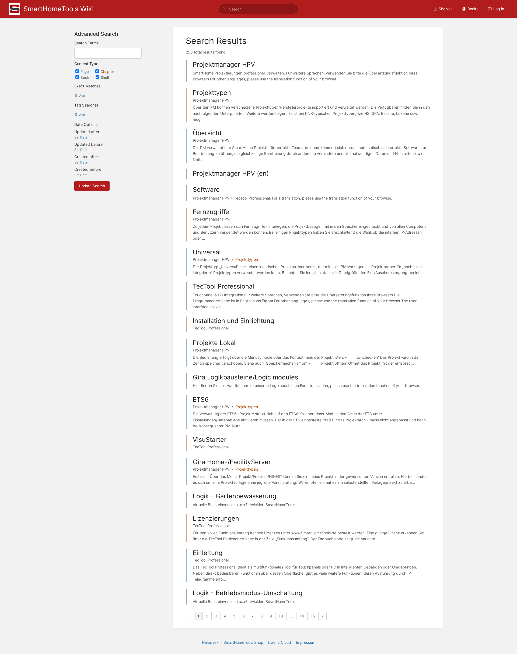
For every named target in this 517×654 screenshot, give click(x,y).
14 (302, 616)
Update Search (92, 186)
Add (82, 96)
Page (85, 71)
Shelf (105, 77)
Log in (498, 8)
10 (281, 616)
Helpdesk (210, 642)
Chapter (107, 71)
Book (85, 77)
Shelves (445, 8)
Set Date (81, 137)
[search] (258, 9)
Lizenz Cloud (279, 642)
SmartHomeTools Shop (243, 642)
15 (313, 616)
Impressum (305, 642)
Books (472, 8)
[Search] (224, 9)
